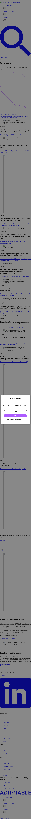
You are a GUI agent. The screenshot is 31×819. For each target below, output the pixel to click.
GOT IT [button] (15, 415)
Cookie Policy (8, 407)
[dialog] (15, 409)
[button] (15, 420)
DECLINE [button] (15, 411)
